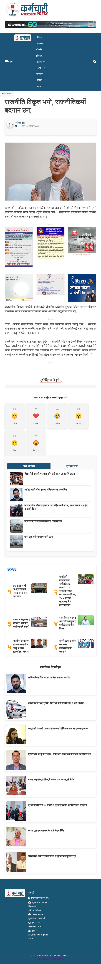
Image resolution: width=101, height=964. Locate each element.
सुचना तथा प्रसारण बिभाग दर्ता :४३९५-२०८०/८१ (37, 906)
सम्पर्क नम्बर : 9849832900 (35, 924)
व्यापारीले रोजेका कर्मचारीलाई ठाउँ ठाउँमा (43, 521)
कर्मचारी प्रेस (20, 122)
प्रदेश (39, 61)
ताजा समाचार (29, 466)
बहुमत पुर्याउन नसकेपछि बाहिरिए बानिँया (46, 830)
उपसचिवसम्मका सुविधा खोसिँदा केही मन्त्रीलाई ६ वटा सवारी (56, 703)
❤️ (36, 416)
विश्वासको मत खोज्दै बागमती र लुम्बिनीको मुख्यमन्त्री (52, 856)
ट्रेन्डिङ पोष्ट (72, 466)
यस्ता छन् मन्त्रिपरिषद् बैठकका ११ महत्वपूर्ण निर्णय (51, 779)
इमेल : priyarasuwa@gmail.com (38, 935)
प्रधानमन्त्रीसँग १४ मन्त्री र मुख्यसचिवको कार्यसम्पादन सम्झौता (57, 805)
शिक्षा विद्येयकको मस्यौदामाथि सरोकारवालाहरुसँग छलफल (50, 473)
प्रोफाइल (39, 55)
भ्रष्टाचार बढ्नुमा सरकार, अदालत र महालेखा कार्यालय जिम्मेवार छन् (59, 754)
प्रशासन (39, 43)
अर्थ (39, 68)
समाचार (39, 74)
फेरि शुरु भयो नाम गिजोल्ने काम (38, 536)
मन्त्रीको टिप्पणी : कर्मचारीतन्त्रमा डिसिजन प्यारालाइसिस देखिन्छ (58, 728)
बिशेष (39, 37)
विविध (39, 80)
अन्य (39, 86)
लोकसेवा (39, 49)
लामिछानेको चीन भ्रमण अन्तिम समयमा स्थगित (45, 489)
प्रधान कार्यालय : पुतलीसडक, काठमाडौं (36, 916)
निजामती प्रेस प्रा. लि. (40, 898)
